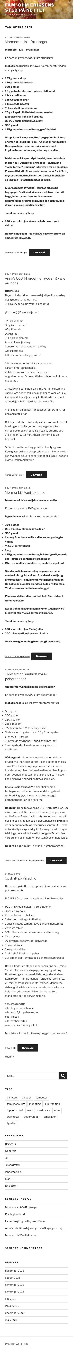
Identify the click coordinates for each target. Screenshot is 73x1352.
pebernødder (32, 1116)
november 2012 (14, 1291)
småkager (50, 1116)
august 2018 (12, 1277)
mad (30, 1110)
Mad (7, 1179)
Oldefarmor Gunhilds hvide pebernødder (24, 860)
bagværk (12, 1097)
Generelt (10, 1150)
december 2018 (14, 1270)
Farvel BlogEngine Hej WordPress (25, 1221)
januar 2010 (12, 1305)
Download (39, 252)
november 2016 (14, 1284)
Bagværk (10, 1144)
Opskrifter (13, 1116)
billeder (26, 1097)
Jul (6, 1157)
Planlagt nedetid (15, 1214)
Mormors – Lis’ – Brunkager (26, 42)
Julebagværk (12, 1164)
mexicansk (43, 1110)
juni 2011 (10, 1298)
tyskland (12, 1123)
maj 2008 (11, 1320)
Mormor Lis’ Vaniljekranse (25, 492)
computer (41, 1097)
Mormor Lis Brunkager (16, 252)
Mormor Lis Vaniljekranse (17, 656)
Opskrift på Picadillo (20, 878)
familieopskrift (16, 1103)
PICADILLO (10, 1048)
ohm (57, 1110)
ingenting (35, 1103)
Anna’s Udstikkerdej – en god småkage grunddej (33, 1228)
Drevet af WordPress (16, 1343)
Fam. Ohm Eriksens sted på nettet (29, 8)
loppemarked (15, 1110)
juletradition (52, 1103)
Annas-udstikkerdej (14, 475)
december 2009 (15, 1312)
